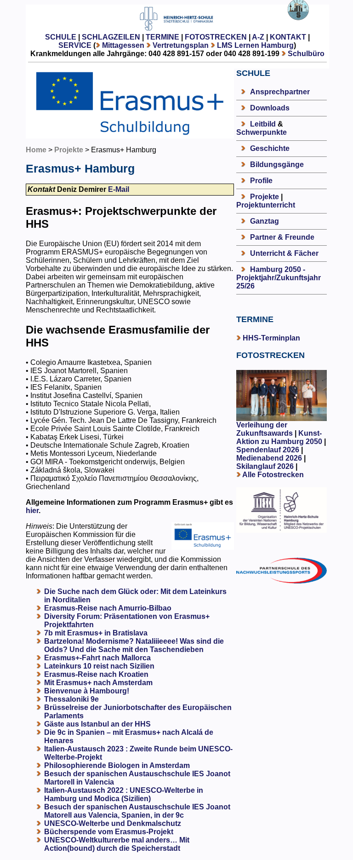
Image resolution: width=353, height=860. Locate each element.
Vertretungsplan (181, 45)
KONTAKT (288, 37)
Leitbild (263, 124)
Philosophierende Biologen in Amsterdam (117, 765)
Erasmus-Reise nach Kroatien (96, 674)
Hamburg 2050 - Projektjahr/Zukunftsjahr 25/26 (278, 278)
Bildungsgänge (277, 164)
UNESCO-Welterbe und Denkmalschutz (112, 823)
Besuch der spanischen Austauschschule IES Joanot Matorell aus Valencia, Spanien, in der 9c (137, 811)
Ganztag (264, 221)
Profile (261, 181)
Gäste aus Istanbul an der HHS (97, 724)
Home (36, 150)
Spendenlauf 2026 (267, 450)
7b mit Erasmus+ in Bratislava (96, 633)
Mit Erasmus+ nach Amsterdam (98, 683)
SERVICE (74, 45)
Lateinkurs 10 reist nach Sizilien (99, 666)
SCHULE (60, 37)
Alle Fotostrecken (273, 475)
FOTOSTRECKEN (216, 37)
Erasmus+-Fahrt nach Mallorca (97, 658)
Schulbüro (306, 54)
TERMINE (162, 37)
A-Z (258, 37)
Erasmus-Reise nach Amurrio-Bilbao (107, 608)
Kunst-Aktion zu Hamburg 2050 (280, 437)
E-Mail (118, 189)
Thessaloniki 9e (71, 699)
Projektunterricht (265, 205)
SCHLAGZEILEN (111, 37)
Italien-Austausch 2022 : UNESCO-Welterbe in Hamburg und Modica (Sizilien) (123, 794)
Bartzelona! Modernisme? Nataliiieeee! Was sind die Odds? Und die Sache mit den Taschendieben (134, 645)
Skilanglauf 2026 (265, 466)
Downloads (270, 108)
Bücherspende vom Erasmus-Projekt (108, 832)
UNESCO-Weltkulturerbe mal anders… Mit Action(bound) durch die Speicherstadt (116, 844)
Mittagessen (123, 45)
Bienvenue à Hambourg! (86, 691)
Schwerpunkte (261, 132)
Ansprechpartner (280, 92)
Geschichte (270, 148)
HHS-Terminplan (271, 338)
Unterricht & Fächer (284, 253)
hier (32, 510)
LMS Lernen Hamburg (255, 45)
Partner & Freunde (282, 237)
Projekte (68, 150)
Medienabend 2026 (269, 458)
